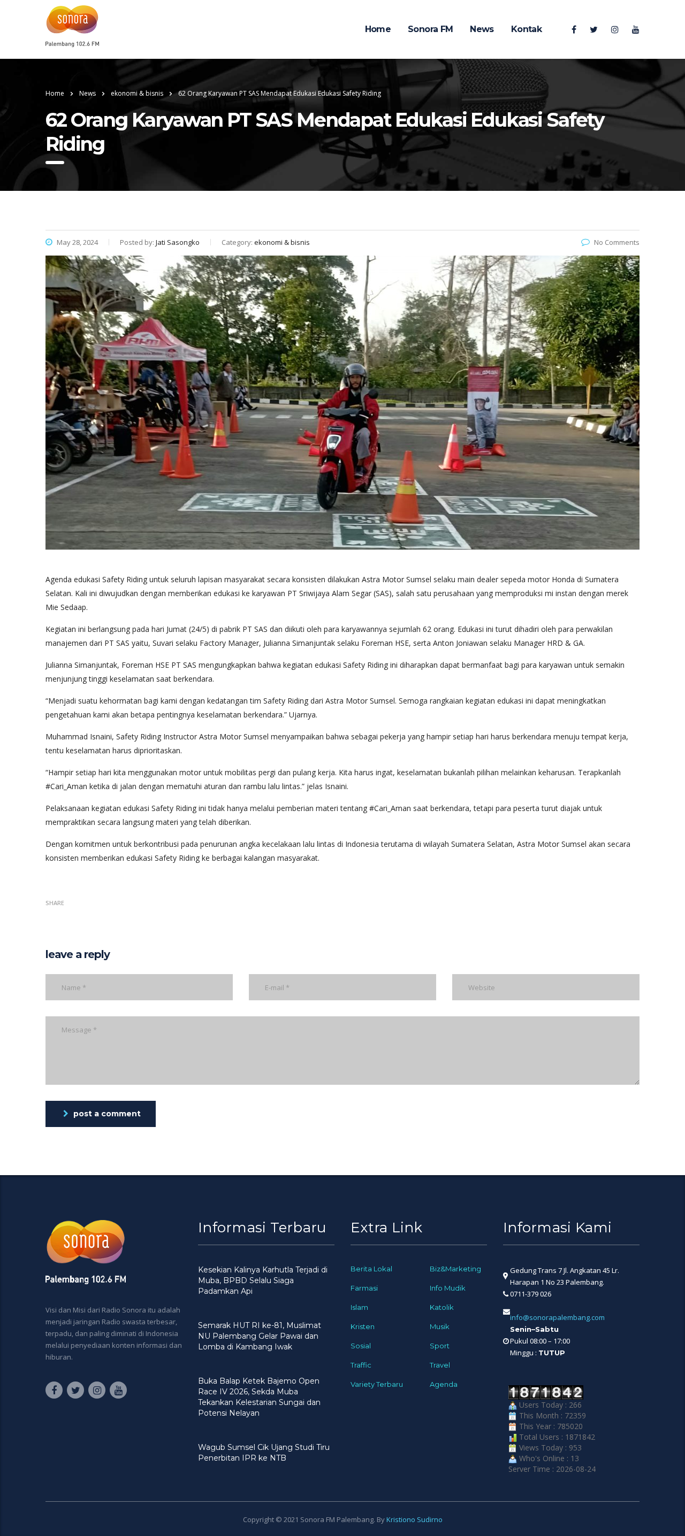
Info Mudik (448, 1288)
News (481, 29)
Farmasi (364, 1288)
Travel (440, 1365)
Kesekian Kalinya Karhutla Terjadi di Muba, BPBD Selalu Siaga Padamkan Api (263, 1280)
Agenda (444, 1384)
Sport (440, 1345)
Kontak (526, 29)
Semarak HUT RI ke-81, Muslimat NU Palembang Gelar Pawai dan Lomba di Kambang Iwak (259, 1336)
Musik (440, 1326)
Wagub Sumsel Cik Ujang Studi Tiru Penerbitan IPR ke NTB (264, 1452)
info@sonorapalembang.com (557, 1317)
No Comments (617, 242)
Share (54, 903)
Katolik (442, 1307)
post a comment (107, 1113)
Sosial (361, 1345)
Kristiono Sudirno (414, 1519)
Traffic (361, 1365)
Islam (359, 1307)
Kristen (363, 1326)
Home (378, 29)
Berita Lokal (371, 1268)
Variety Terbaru (377, 1384)
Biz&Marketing (455, 1268)
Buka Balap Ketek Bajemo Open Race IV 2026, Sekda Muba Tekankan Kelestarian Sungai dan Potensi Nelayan (259, 1397)
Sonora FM (430, 29)
